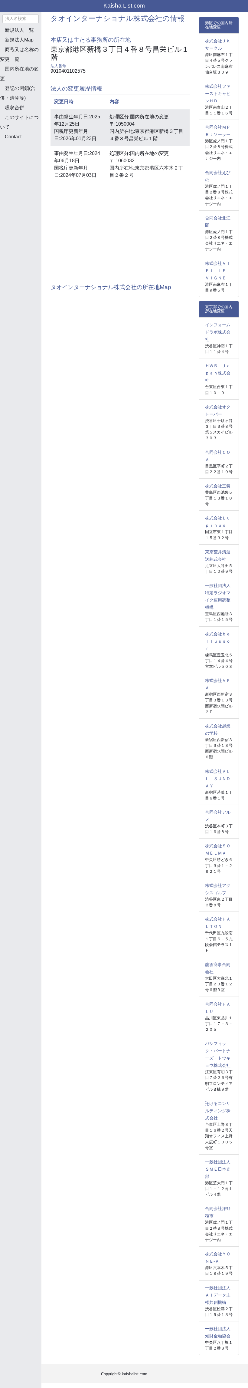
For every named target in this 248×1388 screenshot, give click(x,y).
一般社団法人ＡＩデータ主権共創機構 (217, 1295)
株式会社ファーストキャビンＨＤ (217, 93)
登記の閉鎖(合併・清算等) (17, 93)
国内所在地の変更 (19, 73)
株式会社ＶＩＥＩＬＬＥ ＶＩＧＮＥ (217, 270)
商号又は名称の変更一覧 (19, 54)
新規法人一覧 (19, 30)
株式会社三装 (217, 485)
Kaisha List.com (124, 5)
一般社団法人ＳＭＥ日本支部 (217, 1169)
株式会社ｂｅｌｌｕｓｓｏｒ (217, 641)
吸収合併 (14, 107)
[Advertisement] (30, 177)
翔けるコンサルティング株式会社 (217, 1110)
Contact (13, 136)
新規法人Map (19, 39)
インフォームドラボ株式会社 (217, 332)
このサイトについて (19, 122)
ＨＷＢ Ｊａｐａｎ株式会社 (217, 373)
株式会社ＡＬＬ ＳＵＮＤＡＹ (217, 778)
